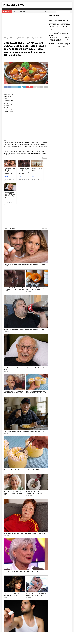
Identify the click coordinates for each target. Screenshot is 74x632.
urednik (16, 59)
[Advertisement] (26, 25)
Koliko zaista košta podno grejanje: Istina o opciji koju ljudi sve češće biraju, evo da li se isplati (59, 33)
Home (4, 9)
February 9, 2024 (9, 59)
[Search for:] (63, 11)
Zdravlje (10, 9)
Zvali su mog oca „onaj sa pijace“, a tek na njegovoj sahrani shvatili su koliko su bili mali (59, 20)
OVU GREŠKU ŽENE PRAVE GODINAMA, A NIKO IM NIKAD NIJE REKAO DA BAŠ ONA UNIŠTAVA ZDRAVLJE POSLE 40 (59, 39)
